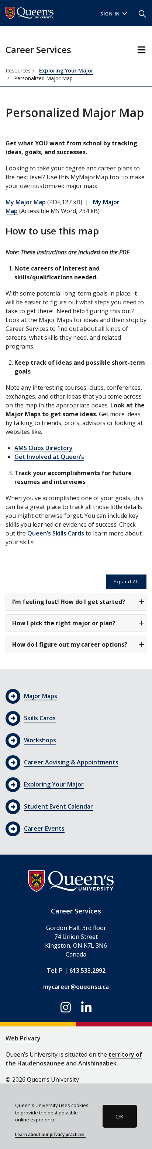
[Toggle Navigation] (141, 49)
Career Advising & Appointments (71, 762)
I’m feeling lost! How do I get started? (68, 602)
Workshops (40, 740)
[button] (142, 13)
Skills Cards (40, 718)
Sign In (110, 14)
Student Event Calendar (58, 806)
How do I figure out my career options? (69, 644)
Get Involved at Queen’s (49, 457)
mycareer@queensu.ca (76, 987)
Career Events (44, 828)
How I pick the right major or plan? (63, 623)
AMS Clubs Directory (43, 448)
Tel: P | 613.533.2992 (76, 970)
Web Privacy (23, 1038)
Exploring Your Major (66, 70)
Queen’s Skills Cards (55, 533)
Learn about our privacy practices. (50, 1134)
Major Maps (40, 696)
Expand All (126, 582)
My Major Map (26, 202)
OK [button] (119, 1116)
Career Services (38, 49)
